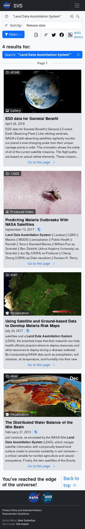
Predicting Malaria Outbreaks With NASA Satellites (36, 222)
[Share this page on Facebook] (62, 35)
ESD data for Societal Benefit (31, 118)
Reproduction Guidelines (15, 513)
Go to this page (39, 162)
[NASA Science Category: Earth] (39, 229)
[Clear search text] (71, 16)
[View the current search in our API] (36, 35)
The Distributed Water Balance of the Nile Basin (39, 424)
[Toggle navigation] (77, 5)
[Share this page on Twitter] (54, 35)
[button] (78, 54)
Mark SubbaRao (26, 520)
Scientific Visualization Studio (18, 5)
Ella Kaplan (22, 524)
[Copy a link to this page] (46, 34)
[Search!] (78, 16)
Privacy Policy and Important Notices (22, 510)
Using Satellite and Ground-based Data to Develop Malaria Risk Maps (40, 323)
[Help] (6, 16)
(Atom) (78, 37)
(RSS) (77, 33)
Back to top (71, 481)
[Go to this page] (42, 91)
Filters (13, 34)
